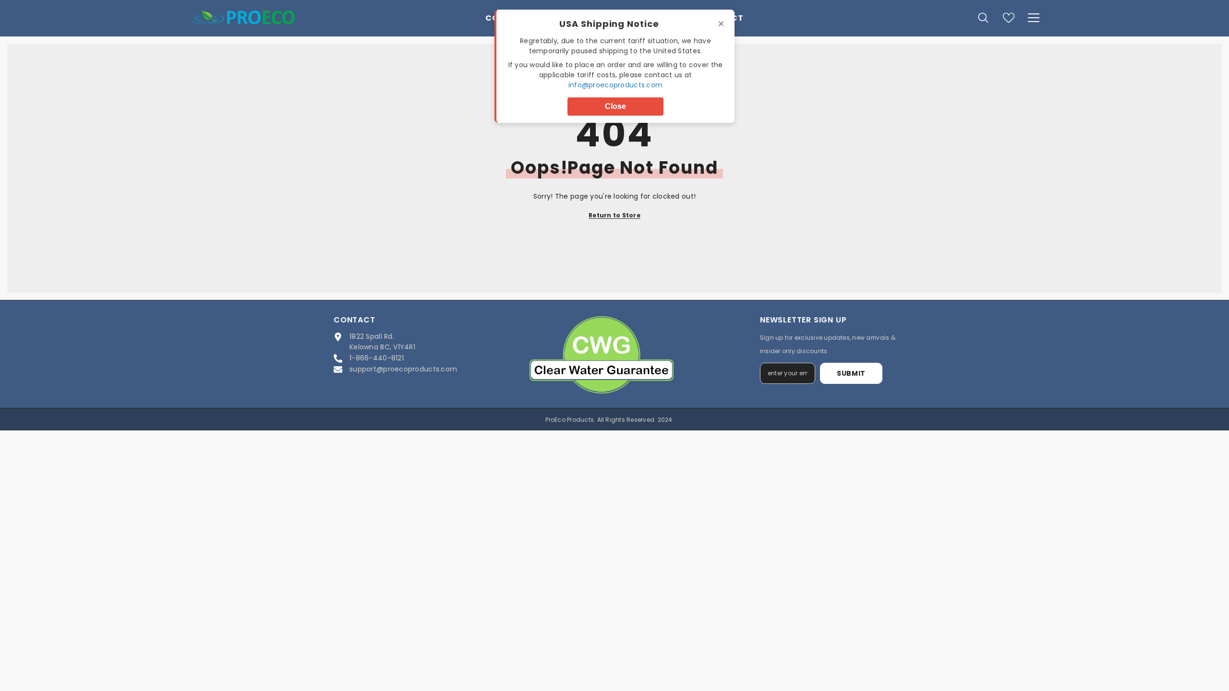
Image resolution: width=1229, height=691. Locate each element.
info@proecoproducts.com (615, 85)
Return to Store (614, 215)
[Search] (983, 17)
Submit (851, 373)
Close (615, 106)
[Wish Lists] (1008, 18)
